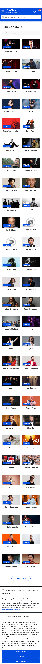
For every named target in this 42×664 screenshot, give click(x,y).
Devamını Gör (21, 578)
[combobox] (22, 17)
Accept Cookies (21, 652)
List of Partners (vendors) (11, 610)
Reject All (21, 656)
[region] (21, 625)
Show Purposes (21, 661)
